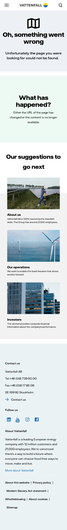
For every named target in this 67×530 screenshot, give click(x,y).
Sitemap (12, 507)
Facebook (37, 419)
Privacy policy (42, 482)
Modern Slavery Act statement (26, 491)
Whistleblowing (15, 499)
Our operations (18, 267)
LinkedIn (9, 419)
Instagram (27, 419)
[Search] (62, 5)
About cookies (38, 499)
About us (14, 214)
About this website (17, 482)
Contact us (18, 399)
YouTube (18, 419)
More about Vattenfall (19, 470)
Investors (14, 319)
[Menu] (6, 5)
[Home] (33, 5)
